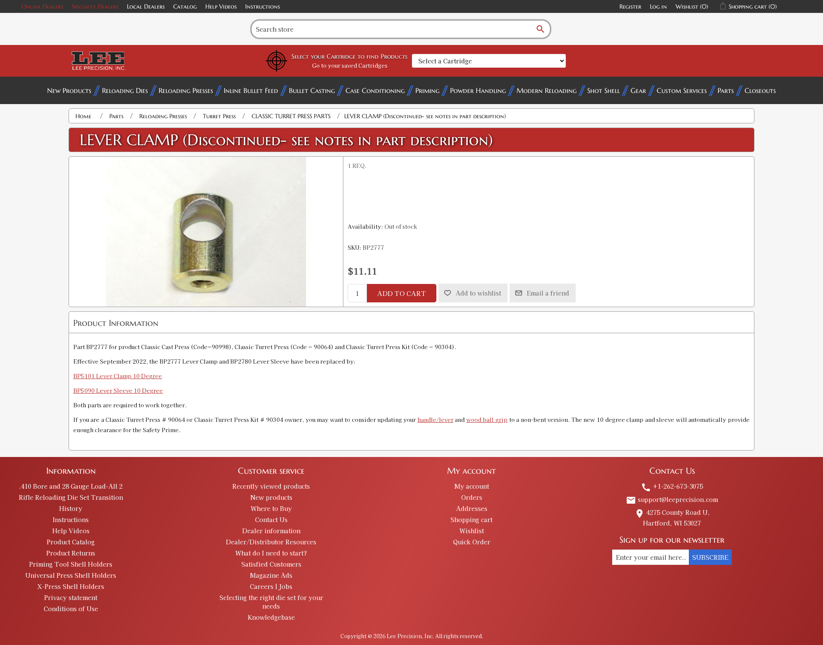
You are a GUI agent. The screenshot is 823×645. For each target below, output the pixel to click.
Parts (726, 90)
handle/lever (436, 419)
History (70, 508)
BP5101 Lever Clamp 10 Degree (117, 376)
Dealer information (271, 530)
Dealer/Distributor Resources (271, 542)
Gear (638, 90)
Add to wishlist (478, 293)
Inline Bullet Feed (251, 90)
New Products (69, 90)
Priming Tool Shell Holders (70, 564)
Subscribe (710, 557)
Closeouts (760, 90)
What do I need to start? (271, 553)
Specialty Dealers (95, 6)
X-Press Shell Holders (70, 586)
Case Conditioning (375, 90)
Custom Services (682, 90)
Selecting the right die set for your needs (271, 601)
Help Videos (221, 6)
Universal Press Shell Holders (70, 575)
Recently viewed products (271, 486)
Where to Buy (271, 508)
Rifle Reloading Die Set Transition (71, 497)
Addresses (471, 508)
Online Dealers (42, 6)
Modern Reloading (547, 90)
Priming (427, 90)
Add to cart (401, 293)
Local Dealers (146, 6)
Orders (471, 497)
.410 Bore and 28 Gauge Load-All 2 (71, 486)
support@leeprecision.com (672, 499)
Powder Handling (478, 90)
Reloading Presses (186, 90)
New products (271, 497)
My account (471, 486)
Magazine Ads (271, 575)
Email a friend (548, 293)
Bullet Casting (312, 90)
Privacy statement (70, 597)
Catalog (185, 6)
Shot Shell (603, 90)
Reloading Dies (125, 90)
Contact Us (271, 519)
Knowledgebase (271, 617)
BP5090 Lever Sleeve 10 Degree (118, 390)
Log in (658, 6)
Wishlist (472, 530)
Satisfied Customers (271, 564)
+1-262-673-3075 (672, 486)
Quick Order (471, 542)
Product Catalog (71, 542)
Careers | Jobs (271, 586)
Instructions (262, 6)
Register (630, 6)
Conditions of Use (71, 608)
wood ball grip (487, 419)
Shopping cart (472, 519)
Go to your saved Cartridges (349, 65)
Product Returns (70, 553)
